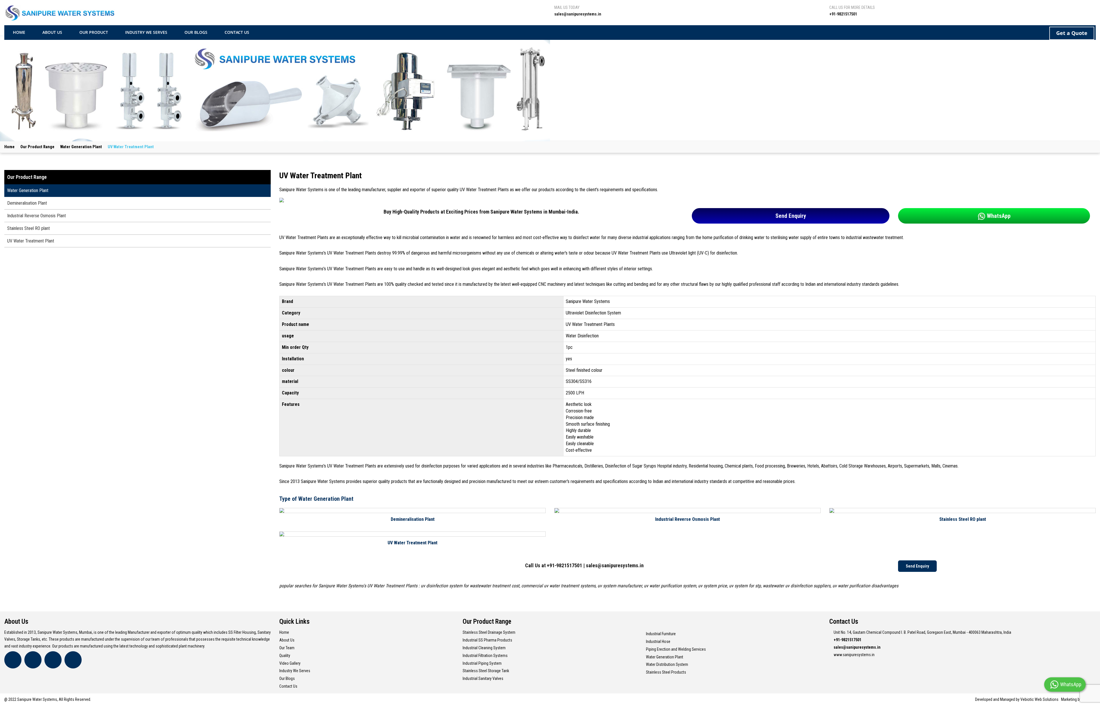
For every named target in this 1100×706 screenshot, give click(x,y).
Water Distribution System (667, 664)
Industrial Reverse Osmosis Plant (687, 519)
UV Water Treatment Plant (412, 542)
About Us (286, 640)
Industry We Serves (294, 670)
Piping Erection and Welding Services (676, 649)
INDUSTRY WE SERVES (146, 32)
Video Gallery (289, 663)
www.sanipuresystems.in (854, 654)
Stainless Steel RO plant (962, 519)
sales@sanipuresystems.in (615, 565)
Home (9, 146)
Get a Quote (1071, 33)
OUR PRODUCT (93, 32)
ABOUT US (52, 32)
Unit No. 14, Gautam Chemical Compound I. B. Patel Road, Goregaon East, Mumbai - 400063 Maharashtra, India (922, 632)
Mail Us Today (567, 7)
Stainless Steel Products (666, 672)
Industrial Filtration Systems (485, 655)
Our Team (286, 648)
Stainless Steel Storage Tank (486, 670)
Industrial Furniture (661, 633)
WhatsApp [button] (998, 215)
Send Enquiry (790, 215)
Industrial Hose (658, 641)
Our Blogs (287, 678)
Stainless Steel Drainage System (489, 632)
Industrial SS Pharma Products (487, 640)
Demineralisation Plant (413, 519)
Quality (284, 655)
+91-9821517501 (564, 565)
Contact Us (288, 686)
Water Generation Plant (81, 146)
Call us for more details (852, 7)
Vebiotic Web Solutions (1039, 699)
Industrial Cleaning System (484, 648)
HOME (19, 32)
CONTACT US (237, 32)
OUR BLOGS (195, 32)
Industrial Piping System (482, 663)
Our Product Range (37, 146)
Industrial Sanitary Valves (483, 678)
